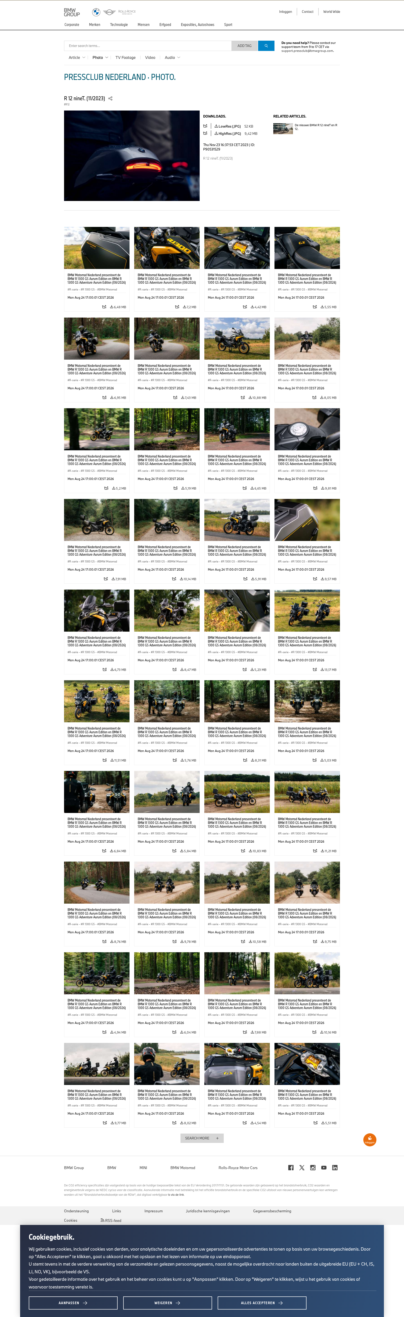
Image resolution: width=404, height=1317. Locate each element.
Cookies (70, 1220)
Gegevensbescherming (272, 1211)
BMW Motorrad (182, 1167)
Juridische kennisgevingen (208, 1211)
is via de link (176, 1194)
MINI (143, 1167)
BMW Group (74, 1167)
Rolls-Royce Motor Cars (238, 1167)
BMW (111, 1167)
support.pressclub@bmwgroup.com (307, 51)
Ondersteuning (76, 1211)
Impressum (153, 1211)
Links (116, 1211)
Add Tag (245, 45)
